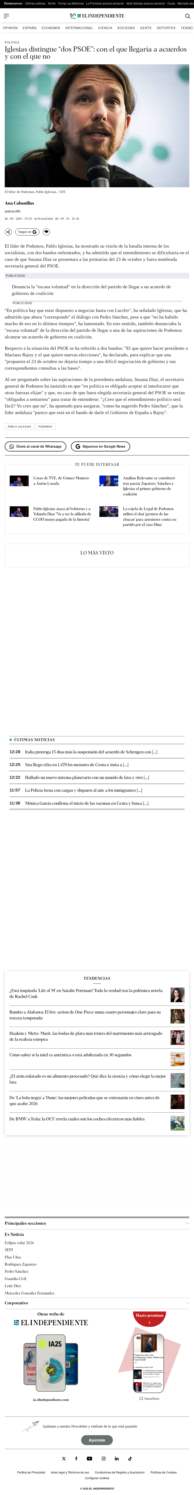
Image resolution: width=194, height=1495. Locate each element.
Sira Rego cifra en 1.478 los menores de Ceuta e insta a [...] (76, 764)
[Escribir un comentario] (46, 232)
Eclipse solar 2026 (19, 1243)
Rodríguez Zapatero (20, 1264)
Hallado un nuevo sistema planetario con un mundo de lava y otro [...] (87, 777)
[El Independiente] (97, 16)
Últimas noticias (35, 3)
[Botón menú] (6, 16)
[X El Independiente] (64, 1459)
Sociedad (126, 28)
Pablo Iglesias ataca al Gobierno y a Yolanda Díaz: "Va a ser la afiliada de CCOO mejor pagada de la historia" (62, 514)
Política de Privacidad (31, 1472)
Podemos (45, 426)
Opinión (10, 28)
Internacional (79, 28)
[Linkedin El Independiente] (117, 1459)
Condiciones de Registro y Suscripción (120, 1472)
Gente (146, 28)
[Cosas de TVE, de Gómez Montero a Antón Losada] (19, 486)
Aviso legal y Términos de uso (70, 1472)
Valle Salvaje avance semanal (145, 3)
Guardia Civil (15, 1278)
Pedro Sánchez (16, 1271)
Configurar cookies (97, 1478)
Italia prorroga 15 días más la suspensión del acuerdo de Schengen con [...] (91, 751)
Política (12, 42)
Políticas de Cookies (163, 1472)
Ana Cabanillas (19, 203)
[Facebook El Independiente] (76, 1459)
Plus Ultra (13, 1257)
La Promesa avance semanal (105, 3)
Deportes (166, 28)
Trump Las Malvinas (71, 3)
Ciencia (105, 28)
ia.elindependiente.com (51, 1400)
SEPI (9, 1250)
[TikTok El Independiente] (130, 1459)
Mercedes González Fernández (29, 1293)
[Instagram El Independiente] (104, 1459)
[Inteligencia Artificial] (51, 1390)
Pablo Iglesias (19, 426)
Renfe (52, 3)
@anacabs (13, 211)
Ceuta (171, 3)
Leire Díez (13, 1286)
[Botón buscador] (187, 16)
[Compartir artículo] (8, 232)
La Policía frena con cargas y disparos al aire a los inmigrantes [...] (83, 790)
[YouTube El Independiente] (89, 1459)
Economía (51, 28)
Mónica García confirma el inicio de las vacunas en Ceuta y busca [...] (87, 803)
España (30, 28)
